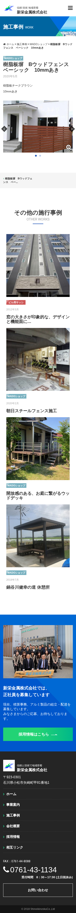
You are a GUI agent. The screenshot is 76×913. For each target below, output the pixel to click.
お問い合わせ (38, 890)
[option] (38, 127)
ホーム (11, 794)
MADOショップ (13, 58)
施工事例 (13, 815)
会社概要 (13, 826)
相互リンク (14, 847)
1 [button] (36, 156)
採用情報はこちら (34, 734)
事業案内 (13, 804)
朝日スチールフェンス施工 (31, 410)
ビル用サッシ (16, 302)
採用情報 (13, 836)
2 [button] (40, 156)
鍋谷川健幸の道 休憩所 (28, 587)
